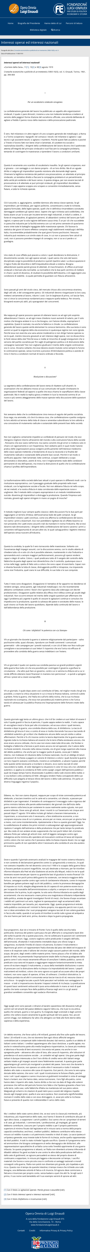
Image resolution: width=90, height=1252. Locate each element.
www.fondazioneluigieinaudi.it (45, 1224)
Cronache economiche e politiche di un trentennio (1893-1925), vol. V (36, 50)
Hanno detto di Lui (52, 23)
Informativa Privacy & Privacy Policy (56, 1230)
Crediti (32, 1230)
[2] (33, 67)
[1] (27, 67)
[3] (40, 67)
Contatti (21, 1230)
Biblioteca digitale (38, 30)
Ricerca (56, 30)
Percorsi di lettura (74, 23)
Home (10, 23)
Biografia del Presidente (29, 23)
